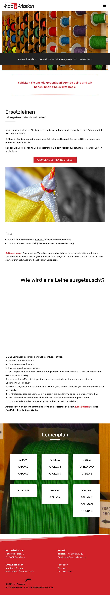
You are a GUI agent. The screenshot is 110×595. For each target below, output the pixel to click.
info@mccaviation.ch (75, 557)
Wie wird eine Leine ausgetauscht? (58, 59)
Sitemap (62, 568)
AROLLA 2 (55, 467)
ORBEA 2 (86, 473)
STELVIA (55, 497)
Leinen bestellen (27, 59)
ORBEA (86, 460)
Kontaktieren (82, 407)
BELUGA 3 (87, 504)
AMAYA (23, 460)
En (64, 572)
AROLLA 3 (55, 473)
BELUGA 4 (87, 511)
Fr (59, 572)
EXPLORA (23, 490)
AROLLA (55, 460)
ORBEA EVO (87, 467)
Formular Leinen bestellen (55, 160)
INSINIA (55, 490)
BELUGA (87, 490)
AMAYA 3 (23, 473)
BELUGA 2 (87, 497)
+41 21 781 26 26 (75, 554)
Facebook (63, 565)
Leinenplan (86, 59)
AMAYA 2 (23, 467)
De (70, 572)
